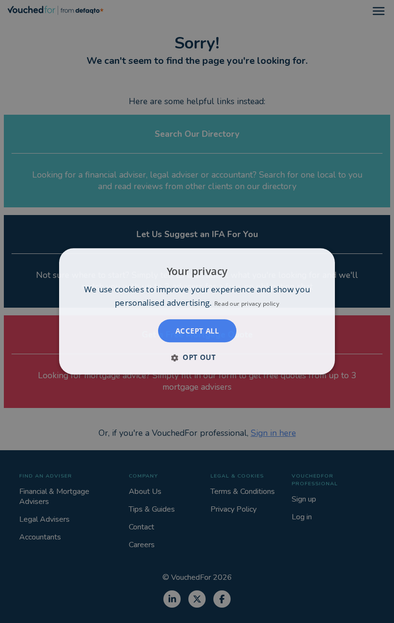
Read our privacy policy (246, 304)
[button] (197, 357)
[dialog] (197, 311)
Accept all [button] (197, 331)
